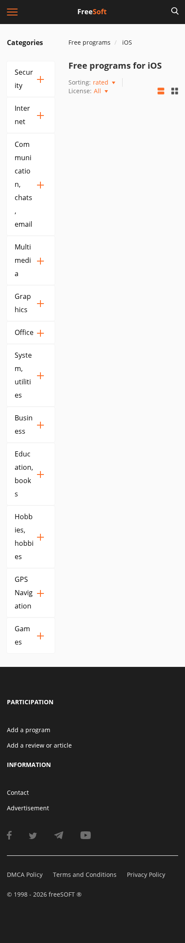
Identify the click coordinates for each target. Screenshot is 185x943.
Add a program (28, 730)
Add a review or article (39, 745)
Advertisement (28, 808)
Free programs (89, 42)
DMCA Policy (25, 874)
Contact (18, 792)
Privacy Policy (146, 874)
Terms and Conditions (85, 874)
